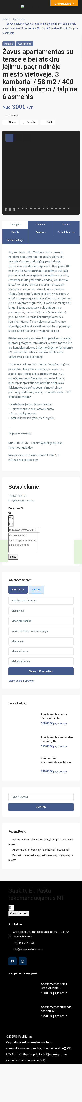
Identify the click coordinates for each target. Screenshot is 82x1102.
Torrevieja (11, 115)
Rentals (8, 43)
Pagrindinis (13, 1042)
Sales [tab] (36, 589)
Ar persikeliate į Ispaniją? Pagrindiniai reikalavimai (40, 849)
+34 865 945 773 (23, 942)
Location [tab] (66, 224)
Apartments (19, 19)
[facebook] (12, 961)
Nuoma (41, 1042)
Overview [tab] (41, 224)
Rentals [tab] (18, 589)
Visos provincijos (21, 620)
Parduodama (28, 1042)
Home (5, 19)
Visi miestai (18, 610)
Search (41, 807)
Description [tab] (15, 224)
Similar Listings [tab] (15, 240)
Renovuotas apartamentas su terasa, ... (56, 762)
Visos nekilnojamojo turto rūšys (30, 631)
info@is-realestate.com (28, 949)
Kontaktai (58, 1048)
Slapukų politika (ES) (35, 1054)
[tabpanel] (41, 640)
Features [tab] (41, 232)
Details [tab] (15, 232)
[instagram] (23, 961)
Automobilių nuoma (39, 1048)
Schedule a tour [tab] (66, 232)
